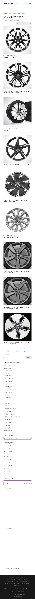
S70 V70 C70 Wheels (11, 395)
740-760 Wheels (9, 373)
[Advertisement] (17, 507)
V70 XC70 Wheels (10, 414)
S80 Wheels (8, 398)
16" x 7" (6, 454)
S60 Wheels (8, 392)
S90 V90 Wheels (9, 403)
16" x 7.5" (6, 457)
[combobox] (18, 438)
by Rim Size (7, 365)
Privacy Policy (21, 594)
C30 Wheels (8, 381)
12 (24, 351)
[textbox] (17, 438)
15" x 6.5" (6, 448)
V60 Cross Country (10, 409)
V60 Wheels (8, 411)
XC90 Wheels (8, 428)
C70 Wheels (8, 387)
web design (18, 596)
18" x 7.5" (6, 465)
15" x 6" (6, 445)
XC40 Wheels (8, 422)
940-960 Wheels (9, 378)
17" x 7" (6, 459)
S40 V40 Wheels (9, 389)
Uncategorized (8, 430)
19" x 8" (6, 474)
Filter (6, 483)
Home (5, 13)
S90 (6, 400)
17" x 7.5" (6, 462)
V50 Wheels (8, 406)
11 (21, 351)
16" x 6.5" (6, 451)
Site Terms (12, 594)
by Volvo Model (12, 13)
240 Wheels (8, 370)
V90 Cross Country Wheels (12, 417)
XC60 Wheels (8, 425)
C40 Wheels (8, 384)
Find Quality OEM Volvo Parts (12, 568)
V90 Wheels (8, 420)
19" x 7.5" (6, 471)
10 (18, 351)
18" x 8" (6, 468)
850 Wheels (8, 376)
